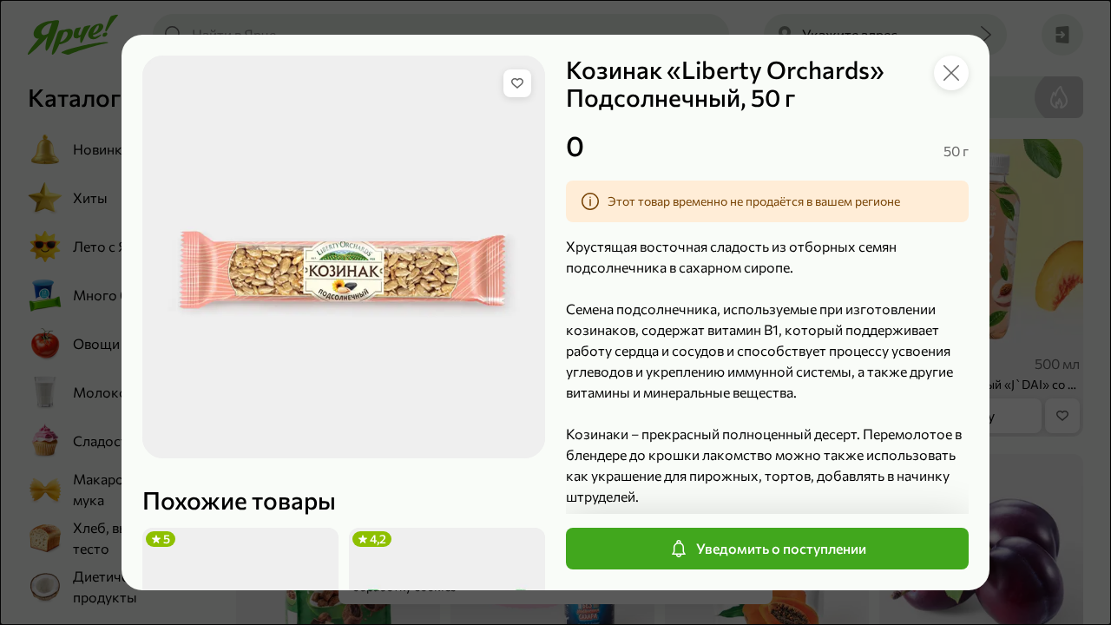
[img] (517, 83)
